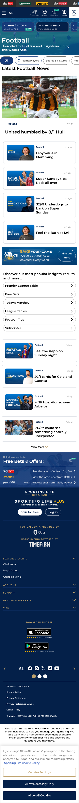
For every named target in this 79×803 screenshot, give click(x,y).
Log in (53, 512)
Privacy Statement (16, 698)
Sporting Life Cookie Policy (22, 762)
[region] (39, 774)
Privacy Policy (13, 692)
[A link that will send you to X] (43, 668)
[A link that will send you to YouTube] (56, 668)
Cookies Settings (39, 772)
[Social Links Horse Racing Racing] (39, 676)
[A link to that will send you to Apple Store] (39, 633)
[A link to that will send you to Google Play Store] (39, 648)
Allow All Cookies (39, 795)
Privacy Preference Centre (20, 704)
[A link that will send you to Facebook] (30, 668)
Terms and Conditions (17, 686)
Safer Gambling (40, 728)
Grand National (12, 576)
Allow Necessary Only (39, 783)
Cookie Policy (13, 709)
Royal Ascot (10, 570)
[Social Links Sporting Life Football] (45, 676)
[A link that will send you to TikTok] (50, 668)
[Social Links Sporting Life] (34, 676)
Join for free (30, 512)
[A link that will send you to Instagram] (36, 668)
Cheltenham (10, 564)
